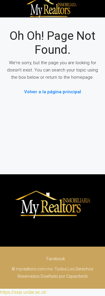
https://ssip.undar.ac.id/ (23, 292)
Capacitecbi (77, 276)
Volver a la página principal (52, 91)
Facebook (55, 258)
